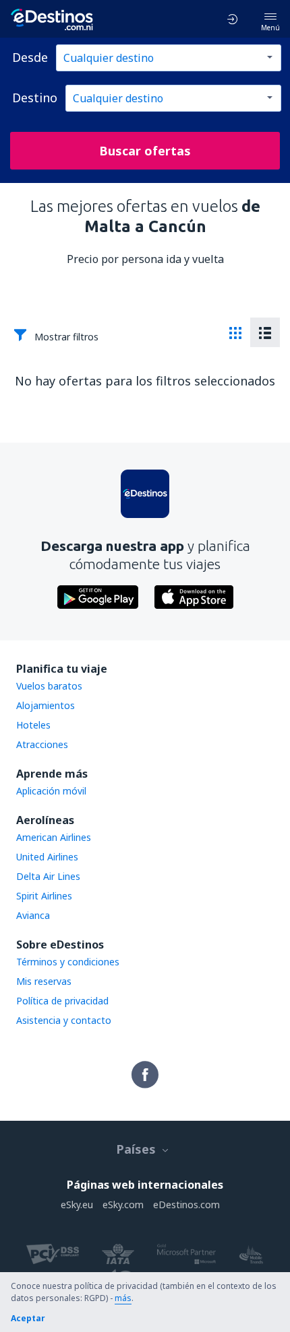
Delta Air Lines (48, 876)
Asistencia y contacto (63, 1020)
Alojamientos (45, 705)
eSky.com (123, 1204)
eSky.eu (77, 1204)
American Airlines (53, 837)
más (123, 1298)
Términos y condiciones (67, 961)
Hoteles (33, 724)
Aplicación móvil (51, 790)
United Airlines (47, 856)
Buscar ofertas (145, 151)
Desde (30, 57)
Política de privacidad (62, 1000)
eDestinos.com (186, 1204)
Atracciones (42, 744)
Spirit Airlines (44, 895)
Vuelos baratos (49, 685)
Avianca (33, 915)
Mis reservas (43, 981)
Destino (34, 97)
